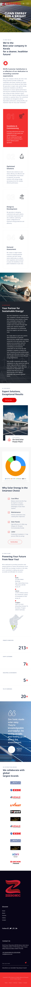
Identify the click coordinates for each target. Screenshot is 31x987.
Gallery (4, 917)
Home (3, 911)
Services (4, 915)
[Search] (24, 3)
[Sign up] (25, 962)
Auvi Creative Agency (16, 979)
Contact (4, 920)
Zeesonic (13, 977)
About (3, 913)
